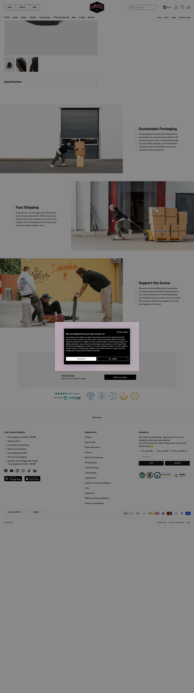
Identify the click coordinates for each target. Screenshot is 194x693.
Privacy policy (122, 332)
